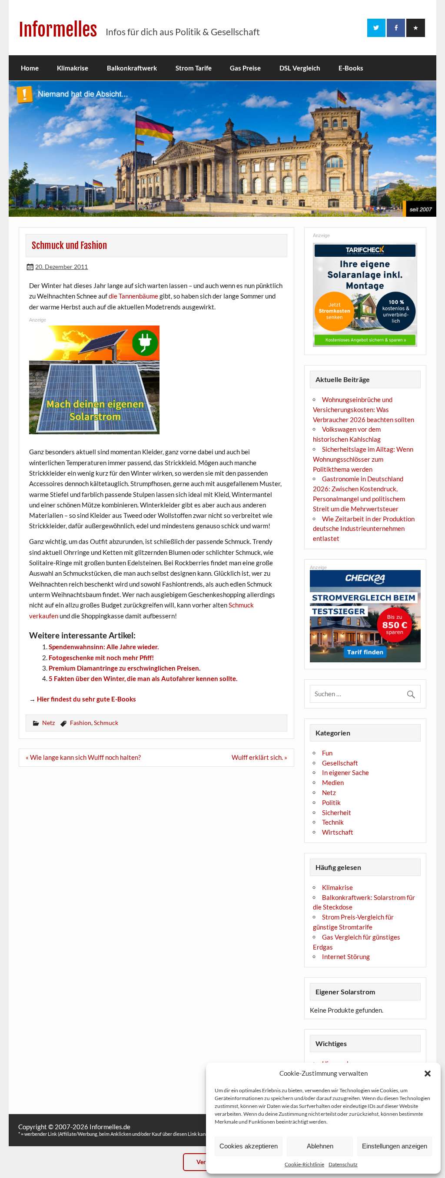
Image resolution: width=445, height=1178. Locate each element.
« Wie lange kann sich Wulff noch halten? (83, 757)
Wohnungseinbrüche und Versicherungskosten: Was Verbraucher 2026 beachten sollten (363, 409)
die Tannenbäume (133, 296)
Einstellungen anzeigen (394, 1146)
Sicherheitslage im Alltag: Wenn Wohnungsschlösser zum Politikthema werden (363, 459)
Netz (48, 722)
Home (30, 68)
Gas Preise (245, 68)
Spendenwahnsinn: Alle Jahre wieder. (104, 647)
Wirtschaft (337, 832)
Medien (333, 782)
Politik (331, 802)
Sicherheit (336, 812)
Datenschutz (343, 1164)
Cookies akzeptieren (248, 1146)
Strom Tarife (194, 68)
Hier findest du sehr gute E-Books (86, 699)
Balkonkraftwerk (132, 68)
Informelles (58, 30)
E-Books (351, 68)
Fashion (80, 722)
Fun (327, 753)
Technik (333, 822)
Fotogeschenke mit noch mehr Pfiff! (101, 657)
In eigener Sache (345, 772)
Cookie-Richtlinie (304, 1164)
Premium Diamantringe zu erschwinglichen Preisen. (124, 668)
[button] (427, 1073)
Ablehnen (320, 1146)
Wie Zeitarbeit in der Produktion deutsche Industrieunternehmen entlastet (364, 529)
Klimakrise (72, 68)
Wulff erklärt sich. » (259, 757)
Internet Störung (346, 956)
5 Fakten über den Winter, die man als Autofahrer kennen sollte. (143, 678)
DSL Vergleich (299, 68)
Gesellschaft (340, 763)
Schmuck (106, 722)
